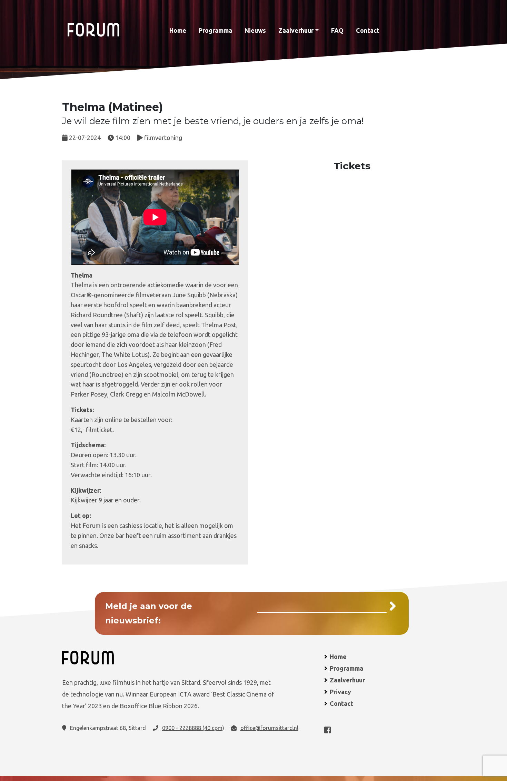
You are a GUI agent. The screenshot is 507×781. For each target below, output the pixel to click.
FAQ (337, 30)
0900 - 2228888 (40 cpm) (193, 728)
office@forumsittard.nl (269, 728)
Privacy (340, 691)
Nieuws (255, 30)
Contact (367, 30)
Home (177, 30)
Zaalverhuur (296, 30)
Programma (215, 30)
